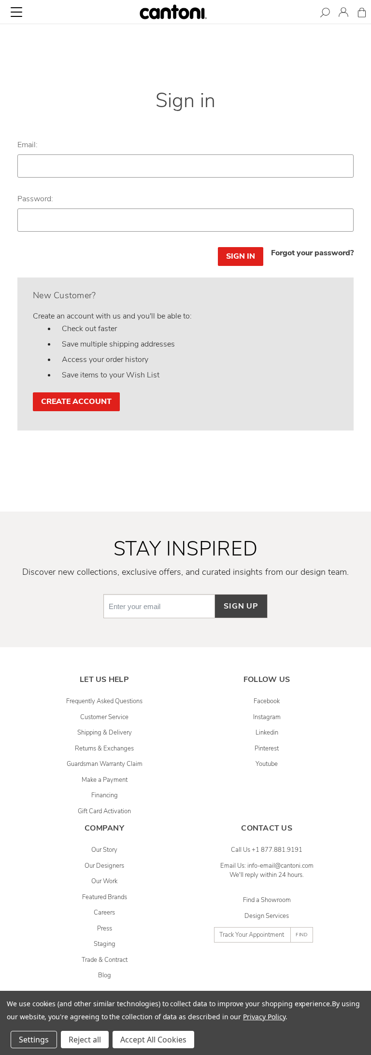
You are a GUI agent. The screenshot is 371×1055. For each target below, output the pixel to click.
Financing (104, 795)
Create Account (76, 401)
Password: (35, 199)
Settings (34, 1039)
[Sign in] (343, 14)
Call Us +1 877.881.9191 (266, 850)
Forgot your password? (312, 253)
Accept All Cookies (153, 1039)
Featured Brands (104, 897)
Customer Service (104, 717)
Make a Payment (105, 780)
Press (104, 928)
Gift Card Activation (104, 811)
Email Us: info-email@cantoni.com (267, 865)
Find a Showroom (267, 900)
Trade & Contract (105, 960)
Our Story (104, 850)
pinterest (267, 748)
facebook (267, 701)
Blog (104, 975)
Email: (27, 144)
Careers (104, 912)
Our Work (104, 881)
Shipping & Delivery (104, 732)
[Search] (325, 14)
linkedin (267, 732)
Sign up (241, 606)
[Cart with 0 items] (362, 14)
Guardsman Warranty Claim (105, 764)
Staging (104, 944)
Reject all (85, 1039)
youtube (267, 764)
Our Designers (104, 865)
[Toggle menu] (16, 12)
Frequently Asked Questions (104, 701)
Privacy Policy (264, 1016)
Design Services (266, 916)
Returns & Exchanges (104, 748)
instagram (267, 717)
